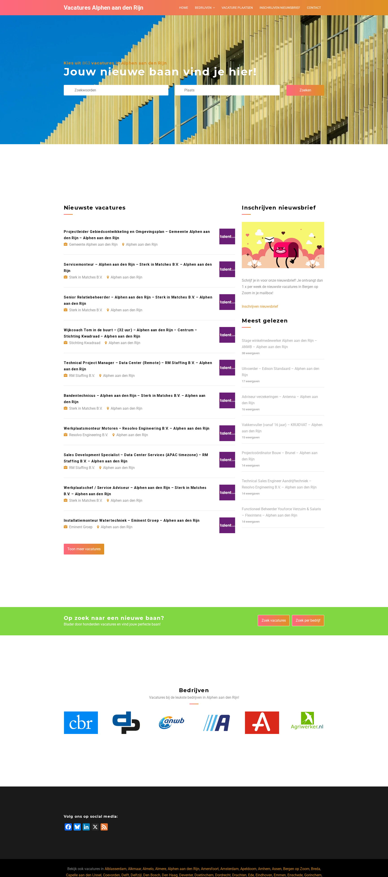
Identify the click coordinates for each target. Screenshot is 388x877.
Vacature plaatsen (237, 7)
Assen (277, 869)
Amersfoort (210, 869)
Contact (314, 7)
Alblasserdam (115, 869)
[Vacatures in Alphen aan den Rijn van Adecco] (217, 723)
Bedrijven (203, 7)
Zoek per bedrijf (308, 620)
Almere (160, 869)
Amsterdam (229, 869)
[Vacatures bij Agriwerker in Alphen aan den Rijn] (262, 723)
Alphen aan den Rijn (183, 869)
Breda (315, 869)
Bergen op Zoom (296, 869)
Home (183, 7)
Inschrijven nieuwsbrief (280, 7)
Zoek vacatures (274, 620)
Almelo (148, 869)
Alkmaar (134, 869)
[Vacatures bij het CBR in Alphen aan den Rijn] (307, 723)
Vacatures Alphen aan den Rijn (103, 7)
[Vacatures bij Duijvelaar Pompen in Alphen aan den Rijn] (81, 723)
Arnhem (264, 869)
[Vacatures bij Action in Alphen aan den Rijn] (171, 723)
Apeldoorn (248, 869)
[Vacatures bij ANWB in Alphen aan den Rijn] (126, 723)
